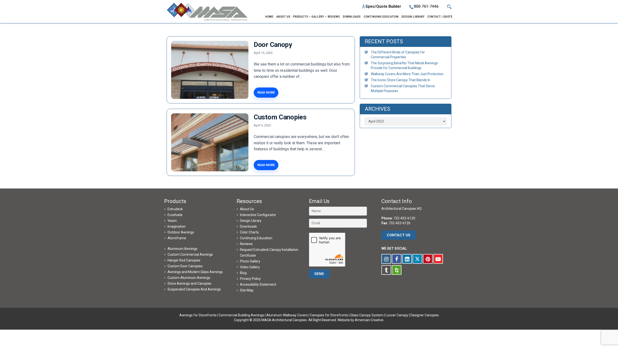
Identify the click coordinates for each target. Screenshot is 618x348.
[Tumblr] (386, 270)
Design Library (250, 221)
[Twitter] (417, 259)
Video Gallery (250, 267)
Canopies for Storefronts (329, 315)
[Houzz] (396, 270)
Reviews (246, 244)
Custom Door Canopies (185, 266)
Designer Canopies (424, 315)
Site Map (246, 290)
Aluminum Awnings (182, 249)
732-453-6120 (404, 218)
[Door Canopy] (209, 70)
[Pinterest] (428, 259)
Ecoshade (175, 215)
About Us (247, 209)
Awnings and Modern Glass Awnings (195, 272)
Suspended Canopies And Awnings (194, 289)
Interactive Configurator (258, 215)
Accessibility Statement (258, 284)
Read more (266, 92)
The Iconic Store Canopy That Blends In (400, 80)
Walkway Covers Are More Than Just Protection (407, 74)
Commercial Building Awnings (241, 315)
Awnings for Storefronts (198, 315)
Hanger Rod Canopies (184, 260)
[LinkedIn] (407, 259)
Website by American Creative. (360, 320)
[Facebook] (396, 259)
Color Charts (249, 232)
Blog (243, 273)
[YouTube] (438, 259)
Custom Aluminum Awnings (189, 278)
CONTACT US (398, 235)
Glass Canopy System (366, 315)
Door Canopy (273, 45)
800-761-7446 (426, 6)
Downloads (248, 226)
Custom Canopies (280, 117)
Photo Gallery (250, 261)
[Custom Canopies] (209, 142)
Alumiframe (177, 238)
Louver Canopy (397, 315)
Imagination (177, 226)
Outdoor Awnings (181, 232)
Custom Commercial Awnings (190, 254)
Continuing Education (256, 238)
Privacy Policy (250, 279)
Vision (172, 221)
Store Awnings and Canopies (189, 283)
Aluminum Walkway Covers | (288, 315)
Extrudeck (175, 209)
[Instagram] (386, 259)
